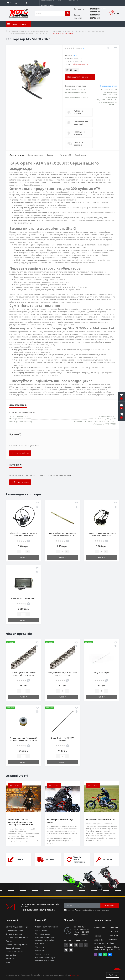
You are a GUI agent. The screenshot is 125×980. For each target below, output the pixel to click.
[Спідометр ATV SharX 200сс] (23, 582)
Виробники (10, 958)
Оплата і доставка (47, 6)
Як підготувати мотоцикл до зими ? (60, 820)
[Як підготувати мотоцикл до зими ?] (62, 798)
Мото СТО (107, 859)
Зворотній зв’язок (13, 948)
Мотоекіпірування (42, 934)
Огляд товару (16, 155)
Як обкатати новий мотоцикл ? (100, 819)
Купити (23, 557)
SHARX (75, 55)
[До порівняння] (37, 507)
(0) (84, 48)
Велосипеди (40, 950)
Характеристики (35, 155)
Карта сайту (11, 955)
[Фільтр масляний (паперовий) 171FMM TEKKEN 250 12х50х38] (23, 722)
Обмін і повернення (14, 930)
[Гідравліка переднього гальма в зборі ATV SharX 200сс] (101, 517)
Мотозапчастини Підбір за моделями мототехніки (30, 31)
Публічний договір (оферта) (17, 944)
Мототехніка (40, 943)
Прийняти (113, 975)
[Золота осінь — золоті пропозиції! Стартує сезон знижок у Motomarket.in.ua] (23, 798)
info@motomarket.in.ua (104, 943)
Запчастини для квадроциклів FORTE (92, 31)
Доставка (49, 859)
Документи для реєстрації (81, 122)
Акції (8, 962)
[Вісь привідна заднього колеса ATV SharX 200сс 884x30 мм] (62, 517)
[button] (31, 3)
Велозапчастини (42, 954)
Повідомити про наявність (80, 77)
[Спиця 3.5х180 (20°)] (101, 656)
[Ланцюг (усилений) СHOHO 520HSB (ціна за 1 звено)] (23, 656)
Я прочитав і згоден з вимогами (87, 910)
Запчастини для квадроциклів (63, 31)
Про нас (9, 941)
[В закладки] (37, 503)
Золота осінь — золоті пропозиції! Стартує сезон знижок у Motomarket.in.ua (20, 822)
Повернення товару (14, 951)
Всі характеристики (108, 86)
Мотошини (39, 947)
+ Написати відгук (20, 453)
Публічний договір (78, 112)
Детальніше (74, 975)
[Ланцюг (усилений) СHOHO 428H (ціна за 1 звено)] (62, 656)
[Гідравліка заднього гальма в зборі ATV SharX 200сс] (23, 517)
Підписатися (109, 905)
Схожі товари (80, 155)
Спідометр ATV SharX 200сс (23, 598)
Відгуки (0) (51, 155)
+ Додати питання (20, 482)
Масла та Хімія (41, 930)
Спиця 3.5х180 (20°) (101, 672)
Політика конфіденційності (84, 910)
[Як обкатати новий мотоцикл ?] (101, 798)
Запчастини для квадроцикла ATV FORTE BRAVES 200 (29, 33)
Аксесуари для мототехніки (46, 927)
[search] (67, 13)
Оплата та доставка (78, 143)
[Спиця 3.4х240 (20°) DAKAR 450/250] (62, 722)
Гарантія (19, 859)
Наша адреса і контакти (80, 133)
